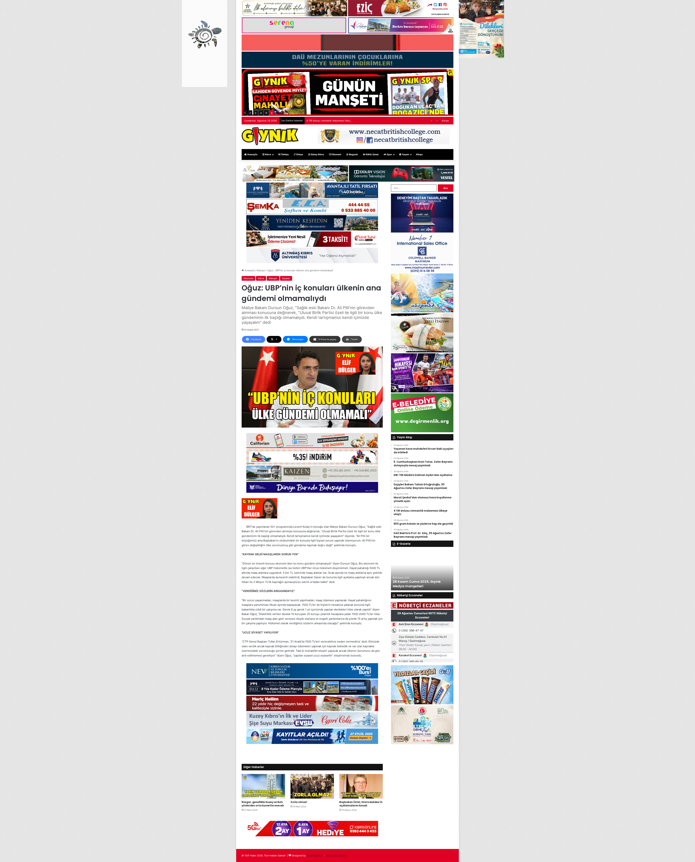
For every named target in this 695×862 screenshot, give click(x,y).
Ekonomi (336, 154)
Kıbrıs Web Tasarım (336, 855)
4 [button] (261, 112)
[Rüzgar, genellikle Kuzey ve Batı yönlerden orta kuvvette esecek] (263, 786)
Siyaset (286, 278)
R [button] (266, 112)
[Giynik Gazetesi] (270, 136)
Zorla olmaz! (298, 802)
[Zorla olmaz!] (312, 786)
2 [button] (250, 112)
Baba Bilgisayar (315, 855)
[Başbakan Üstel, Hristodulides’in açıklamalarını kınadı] (361, 786)
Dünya (299, 154)
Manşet (261, 270)
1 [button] (245, 112)
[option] (422, 570)
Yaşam (405, 154)
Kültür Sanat (372, 154)
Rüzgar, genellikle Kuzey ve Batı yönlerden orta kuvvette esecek (263, 803)
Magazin (353, 154)
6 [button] (272, 112)
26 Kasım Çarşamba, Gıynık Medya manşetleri (416, 583)
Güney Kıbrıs (317, 154)
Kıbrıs (267, 154)
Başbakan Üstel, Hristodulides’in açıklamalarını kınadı (360, 803)
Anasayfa (252, 154)
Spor (389, 154)
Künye (445, 120)
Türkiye (284, 154)
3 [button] (255, 112)
